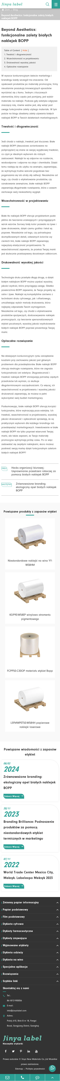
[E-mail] (7, 1077)
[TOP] (52, 1077)
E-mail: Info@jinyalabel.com (14, 1008)
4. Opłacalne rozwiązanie (16, 67)
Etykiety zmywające (15, 938)
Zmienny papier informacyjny (21, 902)
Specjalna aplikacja (15, 967)
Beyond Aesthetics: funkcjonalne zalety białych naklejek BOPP (27, 17)
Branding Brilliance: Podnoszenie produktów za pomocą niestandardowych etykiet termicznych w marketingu (28, 830)
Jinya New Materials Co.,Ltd (34, 1059)
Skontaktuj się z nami (16, 988)
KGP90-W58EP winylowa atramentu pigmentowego (30, 617)
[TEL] (22, 1077)
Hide (25, 51)
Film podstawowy (14, 917)
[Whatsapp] (52, 1068)
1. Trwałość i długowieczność (17, 55)
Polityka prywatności (35, 1069)
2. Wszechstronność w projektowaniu (21, 59)
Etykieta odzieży (13, 952)
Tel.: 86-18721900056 (12, 998)
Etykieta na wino (13, 959)
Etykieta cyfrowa (13, 924)
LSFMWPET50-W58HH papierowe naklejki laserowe (30, 725)
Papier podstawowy (15, 909)
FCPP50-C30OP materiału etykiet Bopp (30, 671)
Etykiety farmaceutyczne (18, 931)
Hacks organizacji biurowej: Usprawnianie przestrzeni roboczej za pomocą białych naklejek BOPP (33, 471)
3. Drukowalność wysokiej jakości (20, 63)
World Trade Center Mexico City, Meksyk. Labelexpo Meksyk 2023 (28, 875)
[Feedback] (37, 1077)
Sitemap (19, 1069)
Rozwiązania (10, 974)
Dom (7, 10)
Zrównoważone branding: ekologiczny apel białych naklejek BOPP (36, 487)
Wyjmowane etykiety (15, 945)
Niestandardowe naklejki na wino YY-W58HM (30, 563)
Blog (15, 10)
